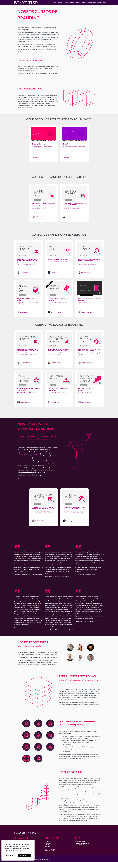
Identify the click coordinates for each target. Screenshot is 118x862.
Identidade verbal (91, 2)
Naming (83, 2)
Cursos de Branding (58, 2)
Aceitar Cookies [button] (24, 855)
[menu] (78, 2)
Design (78, 2)
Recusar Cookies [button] (11, 855)
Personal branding (69, 2)
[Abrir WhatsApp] (113, 857)
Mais (98, 2)
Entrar (104, 2)
